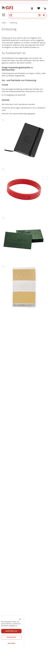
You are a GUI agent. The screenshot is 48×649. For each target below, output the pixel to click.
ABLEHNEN (11, 643)
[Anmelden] (32, 9)
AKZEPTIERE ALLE (11, 631)
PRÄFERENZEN (11, 637)
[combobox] (27, 15)
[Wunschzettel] (38, 9)
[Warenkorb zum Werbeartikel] (45, 8)
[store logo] (7, 8)
